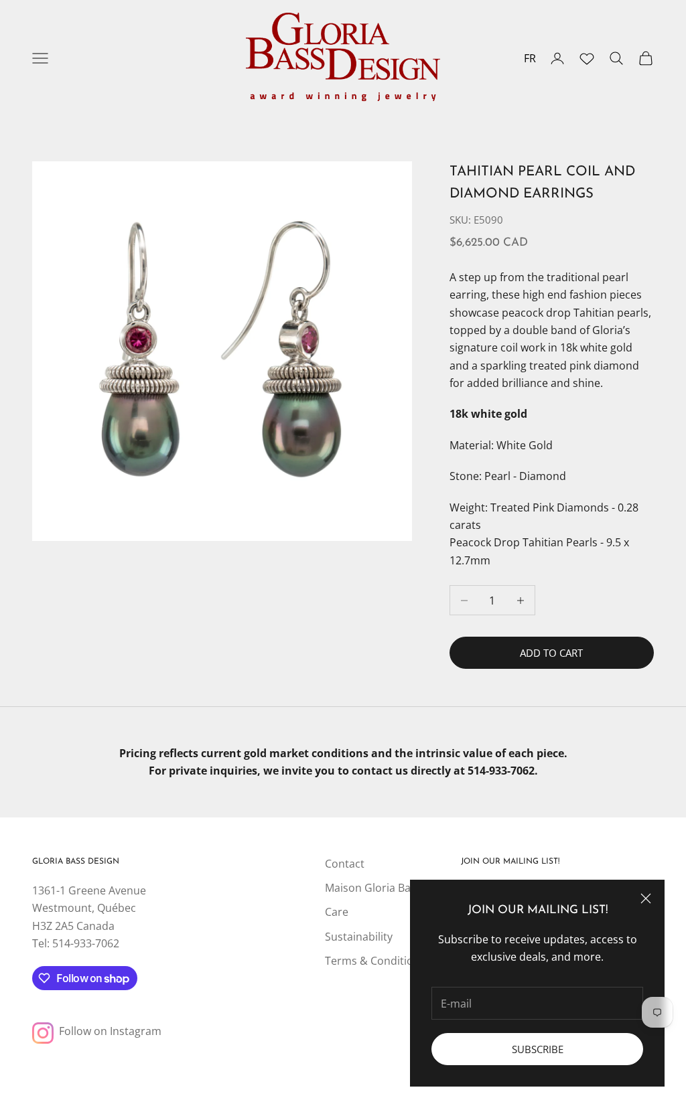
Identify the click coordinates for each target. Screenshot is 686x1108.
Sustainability (359, 936)
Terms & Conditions (375, 960)
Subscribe (537, 1049)
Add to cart (551, 652)
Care (336, 911)
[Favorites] (587, 58)
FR (530, 58)
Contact (344, 863)
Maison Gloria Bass (373, 887)
